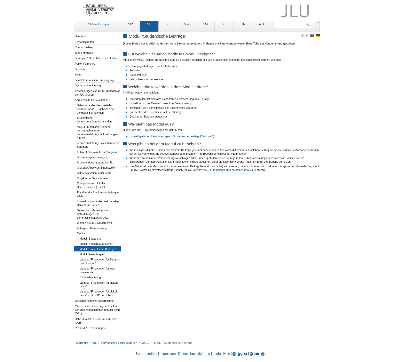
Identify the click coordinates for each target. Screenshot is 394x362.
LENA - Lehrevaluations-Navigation (97, 152)
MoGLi (81, 233)
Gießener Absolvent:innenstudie (96, 167)
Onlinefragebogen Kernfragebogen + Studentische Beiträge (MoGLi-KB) (171, 136)
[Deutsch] (318, 35)
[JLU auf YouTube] (257, 353)
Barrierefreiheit (146, 353)
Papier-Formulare (85, 63)
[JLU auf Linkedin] (240, 353)
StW (186, 24)
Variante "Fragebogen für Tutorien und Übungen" (99, 261)
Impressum (168, 353)
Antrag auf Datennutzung (92, 228)
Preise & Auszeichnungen (90, 328)
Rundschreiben (84, 47)
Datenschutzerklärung (194, 353)
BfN (243, 24)
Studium (80, 69)
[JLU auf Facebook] (263, 353)
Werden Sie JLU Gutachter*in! (95, 222)
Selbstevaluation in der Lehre (94, 173)
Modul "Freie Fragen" (92, 254)
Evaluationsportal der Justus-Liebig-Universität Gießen (98, 203)
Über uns (80, 36)
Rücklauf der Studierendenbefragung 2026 (98, 194)
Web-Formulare (84, 52)
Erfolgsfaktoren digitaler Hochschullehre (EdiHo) (91, 185)
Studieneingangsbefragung (92, 157)
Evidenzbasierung (90, 277)
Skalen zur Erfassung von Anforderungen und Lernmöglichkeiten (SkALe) (93, 214)
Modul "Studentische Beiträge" (98, 249)
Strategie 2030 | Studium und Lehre (96, 58)
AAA (205, 24)
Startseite (82, 342)
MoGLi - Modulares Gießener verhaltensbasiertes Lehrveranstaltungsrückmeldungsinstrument (98, 132)
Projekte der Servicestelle (92, 178)
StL (149, 24)
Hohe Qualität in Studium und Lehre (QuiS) (96, 320)
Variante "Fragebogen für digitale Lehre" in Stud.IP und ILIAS (99, 293)
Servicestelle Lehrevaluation (91, 100)
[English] (312, 35)
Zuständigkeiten (84, 41)
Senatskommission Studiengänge (95, 80)
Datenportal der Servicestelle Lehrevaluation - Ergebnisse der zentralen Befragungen (96, 109)
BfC (224, 24)
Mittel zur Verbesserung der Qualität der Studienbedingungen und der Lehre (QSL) (97, 310)
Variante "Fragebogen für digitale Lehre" (99, 284)
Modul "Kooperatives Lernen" (97, 243)
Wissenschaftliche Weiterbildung (94, 300)
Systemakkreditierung (88, 85)
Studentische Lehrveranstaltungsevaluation (94, 119)
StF (168, 24)
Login (217, 353)
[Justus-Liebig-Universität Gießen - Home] (98, 10)
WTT (261, 24)
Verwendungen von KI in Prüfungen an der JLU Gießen (97, 92)
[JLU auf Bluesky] (246, 353)
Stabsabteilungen (98, 24)
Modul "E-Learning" (91, 238)
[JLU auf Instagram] (235, 353)
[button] (317, 23)
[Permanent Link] (306, 35)
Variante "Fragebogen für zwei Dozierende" (97, 270)
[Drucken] (302, 35)
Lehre (78, 74)
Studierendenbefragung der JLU (95, 162)
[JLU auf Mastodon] (252, 353)
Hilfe (226, 353)
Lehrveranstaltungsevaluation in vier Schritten (98, 145)
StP (130, 24)
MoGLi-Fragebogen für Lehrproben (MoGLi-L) (229, 169)
